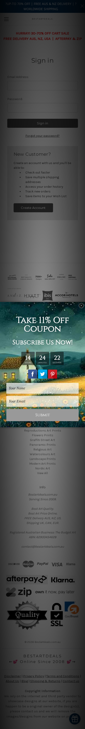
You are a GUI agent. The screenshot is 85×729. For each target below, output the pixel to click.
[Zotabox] (82, 423)
